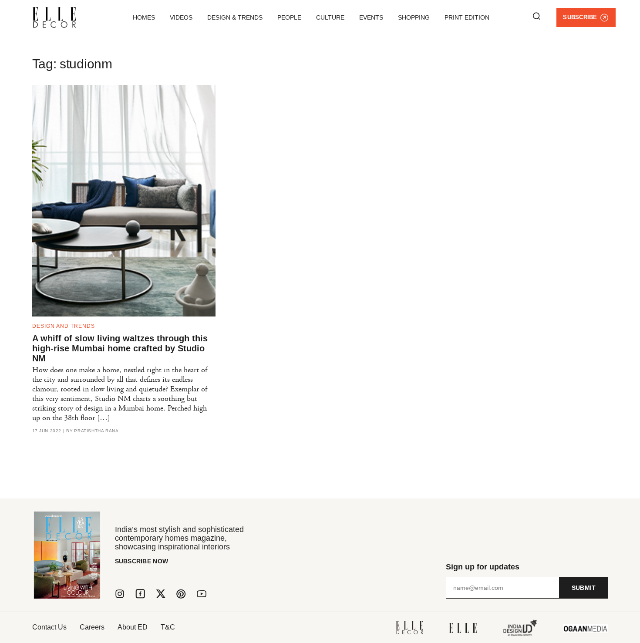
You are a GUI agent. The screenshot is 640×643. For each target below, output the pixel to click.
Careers (92, 627)
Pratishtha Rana (96, 431)
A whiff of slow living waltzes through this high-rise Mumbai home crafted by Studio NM (120, 348)
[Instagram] (120, 594)
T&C (168, 627)
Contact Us (49, 627)
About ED (133, 627)
